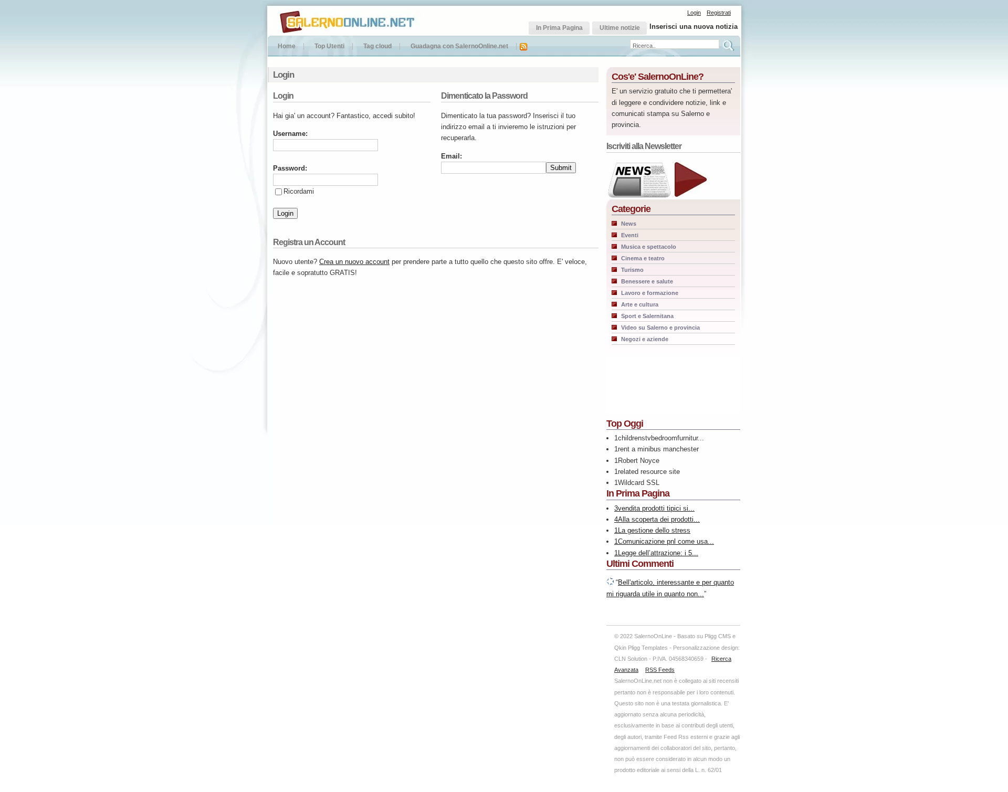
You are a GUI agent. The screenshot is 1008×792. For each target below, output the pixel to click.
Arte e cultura (639, 304)
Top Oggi (624, 423)
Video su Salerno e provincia (660, 327)
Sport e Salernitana (647, 316)
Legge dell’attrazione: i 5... (658, 553)
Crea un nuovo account (354, 262)
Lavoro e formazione (649, 293)
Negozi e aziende (644, 339)
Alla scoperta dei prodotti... (659, 519)
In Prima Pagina (637, 493)
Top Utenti (329, 46)
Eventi (629, 235)
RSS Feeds (660, 670)
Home (287, 46)
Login (694, 12)
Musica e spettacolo (648, 247)
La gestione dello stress (654, 530)
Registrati (719, 12)
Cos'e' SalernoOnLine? (658, 76)
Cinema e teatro (643, 258)
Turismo (632, 270)
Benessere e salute (647, 281)
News (628, 223)
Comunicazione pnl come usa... (666, 541)
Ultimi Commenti (640, 563)
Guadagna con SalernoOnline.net (459, 46)
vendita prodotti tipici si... (656, 508)
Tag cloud (377, 46)
